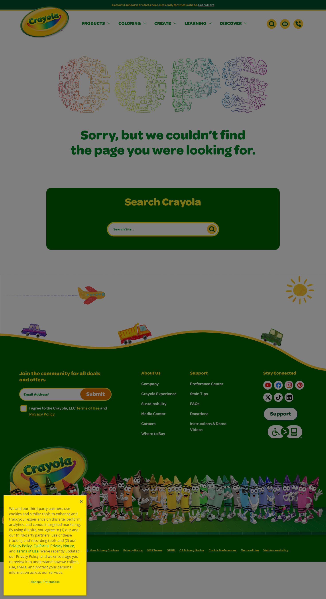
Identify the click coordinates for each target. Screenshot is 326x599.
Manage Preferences (45, 581)
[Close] (81, 501)
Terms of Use (27, 551)
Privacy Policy (20, 545)
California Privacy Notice (53, 545)
